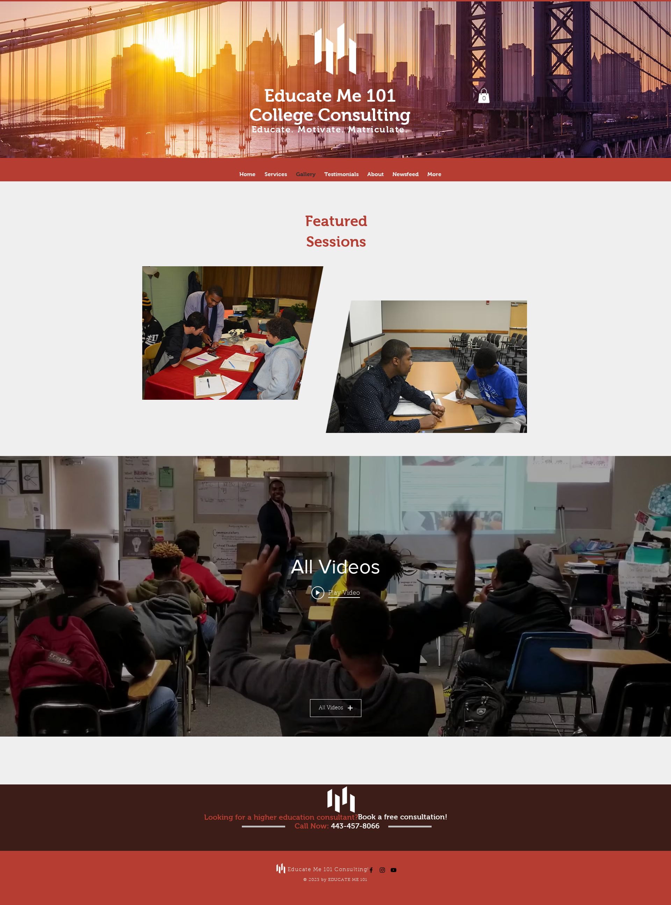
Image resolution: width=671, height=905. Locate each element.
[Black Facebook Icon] (371, 870)
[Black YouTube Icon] (393, 870)
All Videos (331, 708)
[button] (484, 95)
